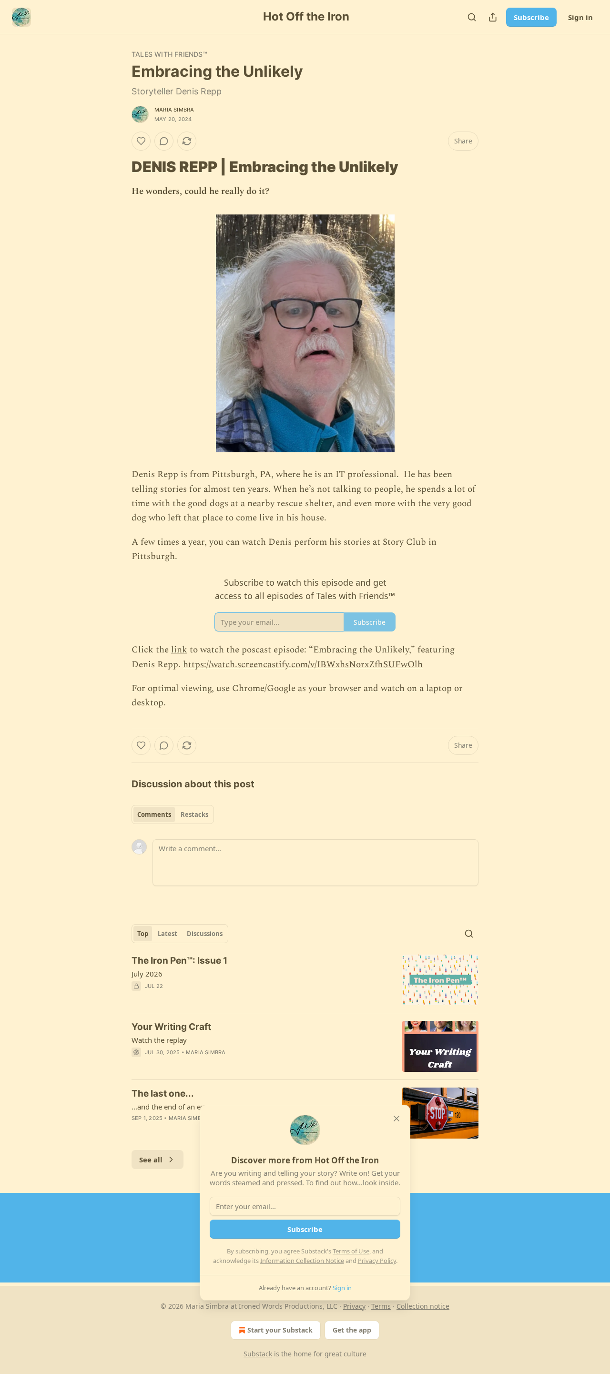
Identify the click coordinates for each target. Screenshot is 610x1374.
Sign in (580, 17)
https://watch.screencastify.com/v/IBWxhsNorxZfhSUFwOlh (303, 665)
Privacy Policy (377, 1260)
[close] (396, 1118)
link (179, 650)
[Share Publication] (492, 17)
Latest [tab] (167, 933)
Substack (258, 1353)
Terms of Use (351, 1251)
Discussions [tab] (205, 933)
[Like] (141, 141)
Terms (381, 1306)
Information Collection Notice (302, 1260)
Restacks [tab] (194, 814)
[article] (305, 980)
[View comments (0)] (163, 141)
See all (151, 1159)
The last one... (163, 1093)
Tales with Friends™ (169, 54)
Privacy (354, 1306)
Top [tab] (142, 933)
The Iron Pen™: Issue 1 (179, 960)
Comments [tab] (154, 814)
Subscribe (531, 17)
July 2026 (147, 973)
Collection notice (422, 1306)
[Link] (118, 166)
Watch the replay (159, 1040)
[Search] (471, 17)
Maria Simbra (174, 109)
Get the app (352, 1329)
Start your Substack (280, 1329)
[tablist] (173, 814)
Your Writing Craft (171, 1026)
